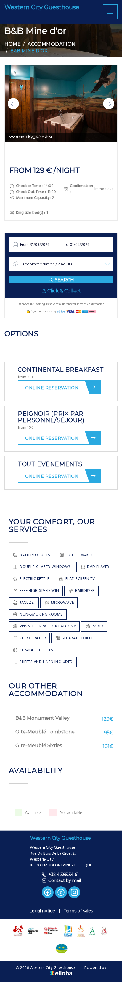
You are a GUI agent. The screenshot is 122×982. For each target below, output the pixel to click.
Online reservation (51, 387)
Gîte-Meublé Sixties (38, 745)
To (66, 245)
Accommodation (52, 44)
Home (12, 44)
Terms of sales (78, 910)
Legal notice (42, 910)
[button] (13, 103)
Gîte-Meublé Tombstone (45, 732)
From (24, 245)
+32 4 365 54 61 (63, 874)
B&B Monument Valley (42, 718)
